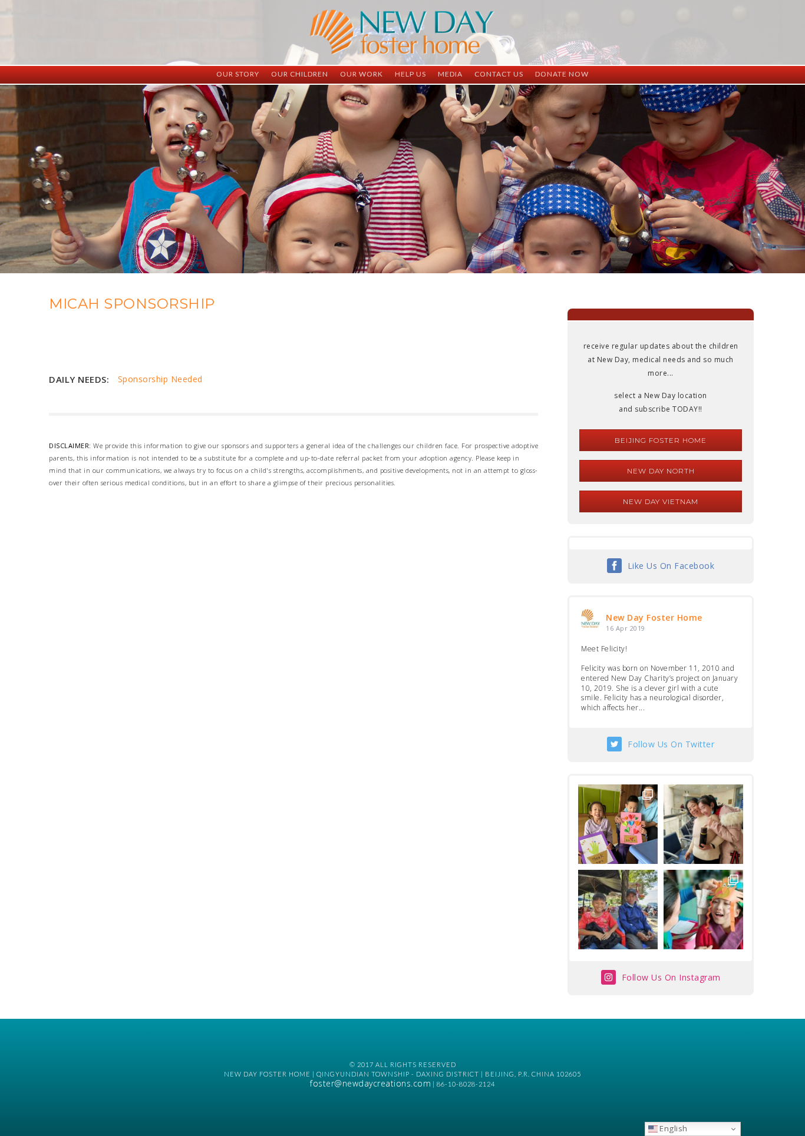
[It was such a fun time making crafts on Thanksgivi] (703, 909)
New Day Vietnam (660, 501)
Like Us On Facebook (671, 565)
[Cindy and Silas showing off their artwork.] (618, 824)
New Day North (661, 470)
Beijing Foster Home (661, 440)
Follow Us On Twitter (671, 744)
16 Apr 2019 (625, 628)
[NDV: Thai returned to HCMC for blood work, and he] (618, 909)
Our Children (299, 73)
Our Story (237, 73)
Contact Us (498, 73)
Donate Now (562, 73)
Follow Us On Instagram (671, 977)
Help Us (410, 73)
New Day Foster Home (654, 617)
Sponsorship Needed (160, 379)
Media (450, 73)
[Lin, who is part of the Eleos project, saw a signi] (703, 824)
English (673, 1128)
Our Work (361, 73)
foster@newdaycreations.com (370, 1083)
